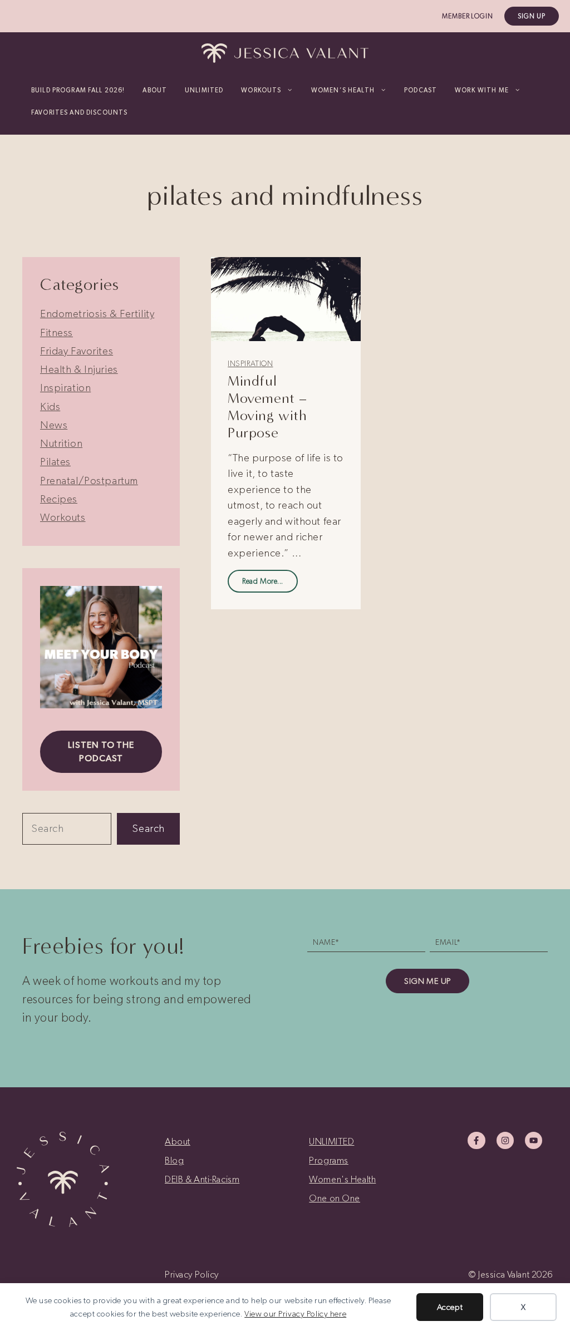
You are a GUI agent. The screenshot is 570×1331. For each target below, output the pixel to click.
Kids (50, 406)
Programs (328, 1160)
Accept (450, 1307)
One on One (334, 1198)
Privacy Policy (192, 1274)
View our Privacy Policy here (295, 1314)
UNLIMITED (204, 90)
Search (148, 828)
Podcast (420, 90)
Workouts (63, 517)
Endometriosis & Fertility (97, 313)
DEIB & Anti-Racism (202, 1179)
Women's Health (342, 1179)
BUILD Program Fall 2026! (78, 90)
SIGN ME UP (427, 981)
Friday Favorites (76, 350)
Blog (174, 1160)
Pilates (55, 461)
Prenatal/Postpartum (89, 480)
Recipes (58, 498)
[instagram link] (505, 1140)
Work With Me (482, 90)
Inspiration (250, 363)
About (154, 90)
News (53, 424)
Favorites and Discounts (79, 112)
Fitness (56, 332)
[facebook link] (476, 1140)
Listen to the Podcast (101, 751)
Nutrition (61, 443)
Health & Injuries (79, 369)
